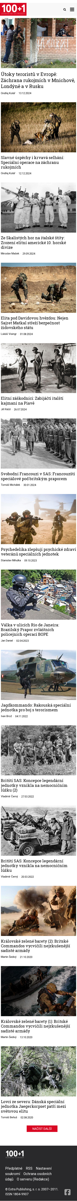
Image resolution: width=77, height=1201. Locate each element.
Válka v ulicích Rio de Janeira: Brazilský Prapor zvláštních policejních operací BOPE (30, 630)
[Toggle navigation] (72, 9)
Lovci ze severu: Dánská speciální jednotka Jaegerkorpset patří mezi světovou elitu (33, 1106)
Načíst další (42, 1129)
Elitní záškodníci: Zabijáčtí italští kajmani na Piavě (32, 401)
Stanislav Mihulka (11, 560)
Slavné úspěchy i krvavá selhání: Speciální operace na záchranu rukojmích (32, 162)
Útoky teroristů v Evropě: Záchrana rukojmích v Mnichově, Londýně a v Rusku (38, 80)
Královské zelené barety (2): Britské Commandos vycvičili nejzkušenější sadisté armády (35, 946)
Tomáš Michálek (10, 484)
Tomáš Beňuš (9, 1117)
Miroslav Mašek (10, 253)
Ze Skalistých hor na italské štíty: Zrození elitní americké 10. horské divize (33, 242)
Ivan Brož (6, 716)
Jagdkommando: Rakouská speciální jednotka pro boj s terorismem (36, 707)
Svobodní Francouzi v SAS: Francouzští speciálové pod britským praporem (38, 476)
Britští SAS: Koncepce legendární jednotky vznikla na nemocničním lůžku (34, 866)
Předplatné (13, 1168)
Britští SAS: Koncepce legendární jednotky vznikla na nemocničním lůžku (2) (34, 785)
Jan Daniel (7, 640)
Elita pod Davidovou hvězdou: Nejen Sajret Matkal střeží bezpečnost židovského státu (34, 323)
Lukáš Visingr (9, 334)
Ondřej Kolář (8, 93)
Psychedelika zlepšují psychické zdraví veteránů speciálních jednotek (38, 552)
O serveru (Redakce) (33, 1179)
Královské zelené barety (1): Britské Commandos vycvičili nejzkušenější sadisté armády (35, 1026)
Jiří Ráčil (6, 409)
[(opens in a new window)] (67, 1181)
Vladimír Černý (9, 796)
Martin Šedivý (8, 956)
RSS (29, 1168)
